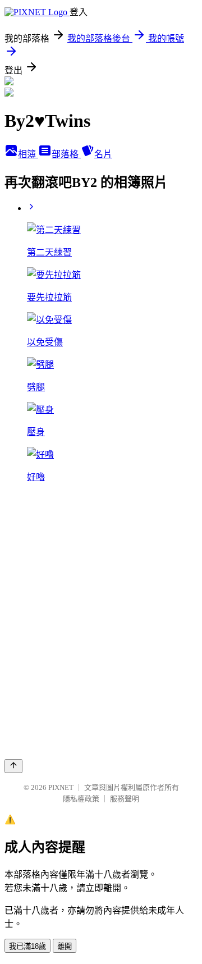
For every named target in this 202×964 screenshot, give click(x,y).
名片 (103, 154)
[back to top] (13, 766)
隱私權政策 (81, 798)
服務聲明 (124, 798)
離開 (64, 946)
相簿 (28, 154)
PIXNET (61, 787)
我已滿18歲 (27, 946)
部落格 (66, 154)
